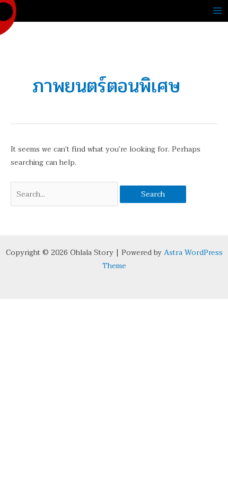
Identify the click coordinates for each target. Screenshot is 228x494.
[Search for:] (65, 194)
